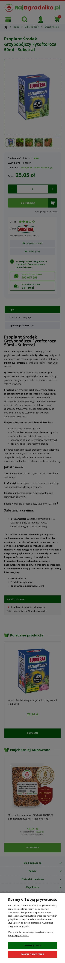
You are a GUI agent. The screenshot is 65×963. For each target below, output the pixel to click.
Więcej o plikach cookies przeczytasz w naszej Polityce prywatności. (30, 933)
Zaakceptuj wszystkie (32, 954)
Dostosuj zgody (32, 945)
